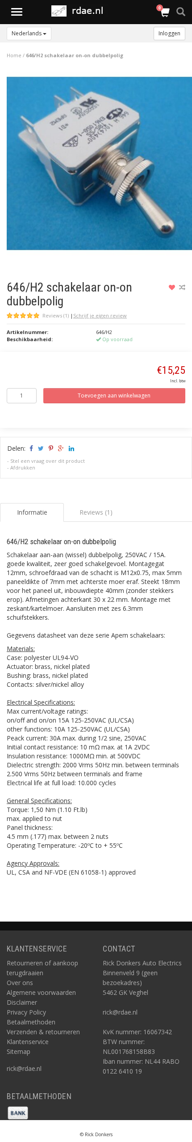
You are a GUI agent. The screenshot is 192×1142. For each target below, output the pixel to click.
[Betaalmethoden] (18, 1112)
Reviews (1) (55, 315)
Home (14, 55)
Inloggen (169, 33)
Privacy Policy (26, 1012)
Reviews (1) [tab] (96, 512)
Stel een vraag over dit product (47, 460)
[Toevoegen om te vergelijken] (182, 287)
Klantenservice (28, 1041)
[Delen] (30, 448)
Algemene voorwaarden (41, 992)
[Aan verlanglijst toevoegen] (173, 287)
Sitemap (18, 1051)
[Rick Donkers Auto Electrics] (79, 10)
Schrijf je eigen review (100, 315)
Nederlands (27, 33)
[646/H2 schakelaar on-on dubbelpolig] (99, 165)
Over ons (20, 982)
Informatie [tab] (32, 512)
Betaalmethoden (31, 1022)
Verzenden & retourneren (43, 1032)
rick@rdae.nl (24, 1068)
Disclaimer (22, 1002)
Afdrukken (22, 467)
